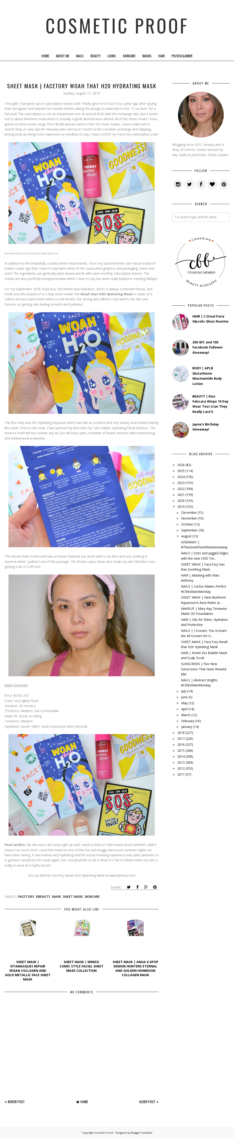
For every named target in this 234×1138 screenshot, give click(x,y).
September (189, 530)
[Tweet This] (128, 887)
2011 (181, 774)
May (184, 703)
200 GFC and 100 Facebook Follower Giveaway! (207, 347)
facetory (26, 896)
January (186, 726)
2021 (181, 494)
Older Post (147, 1101)
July (183, 691)
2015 (181, 750)
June (184, 697)
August (186, 536)
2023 (181, 483)
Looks (111, 55)
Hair (161, 55)
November (189, 518)
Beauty (95, 55)
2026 (181, 465)
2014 (181, 756)
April (184, 709)
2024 (181, 477)
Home (45, 55)
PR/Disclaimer (182, 55)
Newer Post (16, 1101)
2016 (181, 744)
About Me (62, 55)
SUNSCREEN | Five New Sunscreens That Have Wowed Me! (203, 669)
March (186, 715)
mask (56, 896)
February (187, 721)
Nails (80, 55)
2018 (181, 732)
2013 (181, 762)
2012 (181, 768)
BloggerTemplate (141, 1132)
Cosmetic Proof (117, 25)
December (189, 512)
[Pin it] (154, 887)
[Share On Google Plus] (146, 887)
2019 (181, 506)
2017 (181, 738)
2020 (181, 500)
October (187, 524)
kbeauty (43, 896)
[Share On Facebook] (137, 887)
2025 (181, 471)
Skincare (129, 55)
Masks (147, 55)
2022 (181, 488)
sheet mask (73, 896)
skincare (92, 896)
